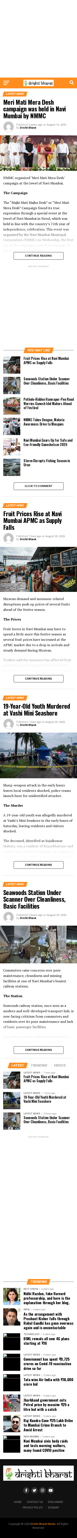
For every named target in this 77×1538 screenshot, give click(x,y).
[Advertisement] (38, 39)
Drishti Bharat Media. (43, 1524)
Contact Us (35, 1502)
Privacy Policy (33, 1507)
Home (18, 1502)
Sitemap (53, 1507)
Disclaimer (55, 1502)
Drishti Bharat (28, 127)
